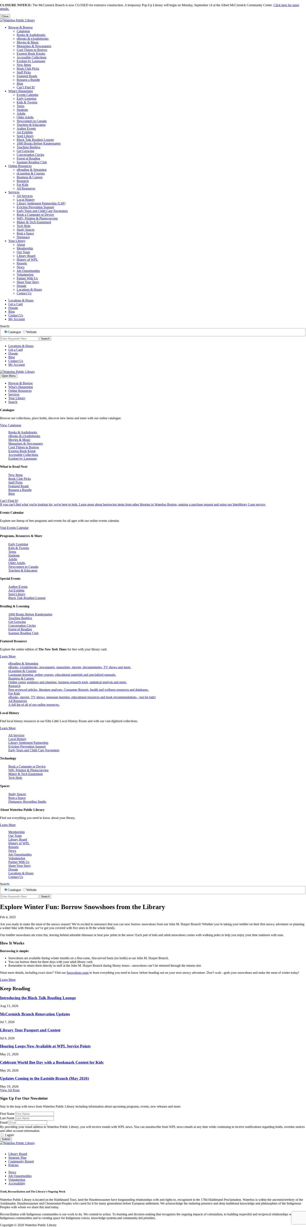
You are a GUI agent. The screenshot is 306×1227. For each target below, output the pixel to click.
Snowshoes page (78, 972)
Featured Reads (27, 76)
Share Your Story (28, 282)
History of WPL (27, 259)
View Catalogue (10, 425)
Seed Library (25, 136)
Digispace (23, 237)
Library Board (26, 256)
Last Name (7, 1118)
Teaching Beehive (28, 147)
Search (45, 338)
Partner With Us (27, 278)
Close (5, 16)
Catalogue (23, 31)
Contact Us (24, 293)
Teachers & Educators (31, 125)
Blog (20, 83)
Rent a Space (25, 233)
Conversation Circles (30, 154)
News (20, 267)
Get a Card (15, 304)
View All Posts (10, 1090)
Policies (13, 1165)
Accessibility (16, 1183)
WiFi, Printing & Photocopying (37, 218)
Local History (26, 199)
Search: (5, 326)
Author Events (26, 128)
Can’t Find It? (26, 87)
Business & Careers (29, 177)
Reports (22, 263)
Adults (21, 113)
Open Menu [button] (9, 375)
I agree (9, 1135)
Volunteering (25, 274)
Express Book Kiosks (31, 53)
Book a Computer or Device (35, 214)
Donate (21, 286)
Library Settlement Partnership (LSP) (41, 203)
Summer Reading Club (32, 162)
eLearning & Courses (31, 173)
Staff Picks (24, 72)
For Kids (22, 184)
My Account (16, 319)
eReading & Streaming (32, 169)
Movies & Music (28, 42)
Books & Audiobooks (31, 35)
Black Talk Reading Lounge (35, 139)
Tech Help (23, 226)
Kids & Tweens (27, 102)
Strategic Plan (17, 1157)
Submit (6, 1139)
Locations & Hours (29, 289)
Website (31, 332)
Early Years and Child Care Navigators (42, 211)
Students (22, 110)
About (21, 244)
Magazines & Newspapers (34, 46)
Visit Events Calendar (14, 528)
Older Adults (25, 117)
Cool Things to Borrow (32, 50)
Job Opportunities (28, 271)
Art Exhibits (25, 132)
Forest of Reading (28, 158)
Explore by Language (31, 61)
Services (13, 192)
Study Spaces (25, 229)
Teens (20, 106)
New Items (24, 65)
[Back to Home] (17, 20)
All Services (25, 196)
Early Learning (26, 98)
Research (23, 181)
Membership (25, 248)
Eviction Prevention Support (35, 207)
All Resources (26, 188)
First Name (7, 1113)
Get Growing (25, 151)
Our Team (23, 252)
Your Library (16, 241)
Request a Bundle (28, 80)
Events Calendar (27, 95)
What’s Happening (20, 91)
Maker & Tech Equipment (34, 222)
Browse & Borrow (20, 27)
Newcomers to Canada (32, 121)
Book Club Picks (28, 68)
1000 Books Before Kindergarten (39, 143)
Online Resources (20, 166)
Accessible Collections (31, 57)
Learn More (8, 656)
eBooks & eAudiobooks (33, 38)
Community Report (21, 1161)
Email (4, 1122)
